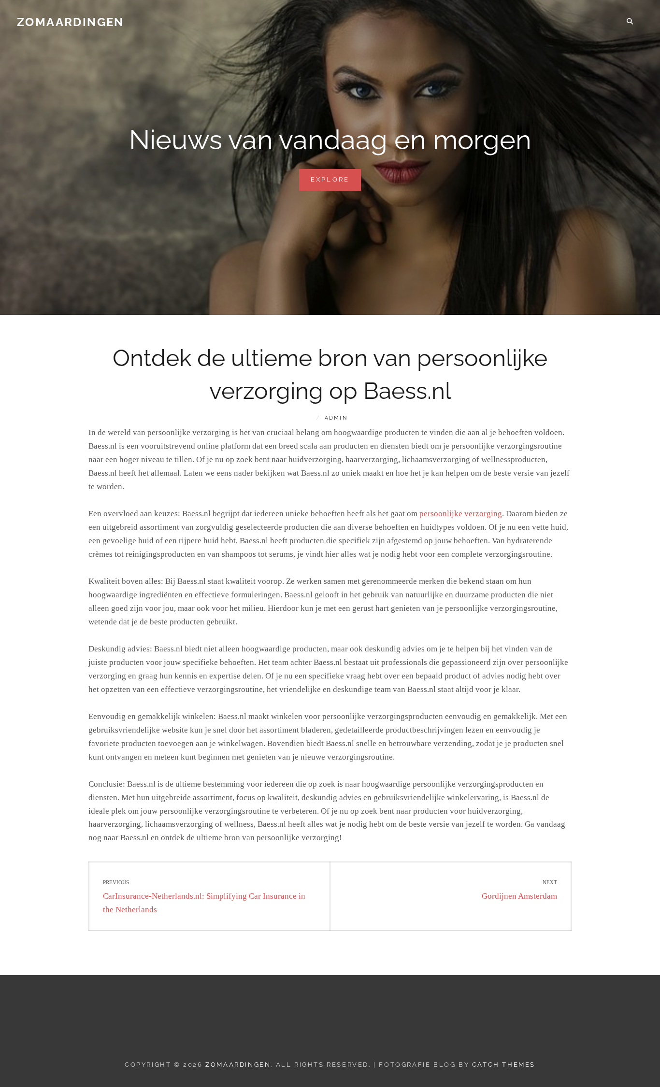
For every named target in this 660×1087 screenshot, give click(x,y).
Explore (336, 183)
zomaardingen (70, 22)
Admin (336, 418)
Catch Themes (503, 1064)
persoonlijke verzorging (460, 513)
